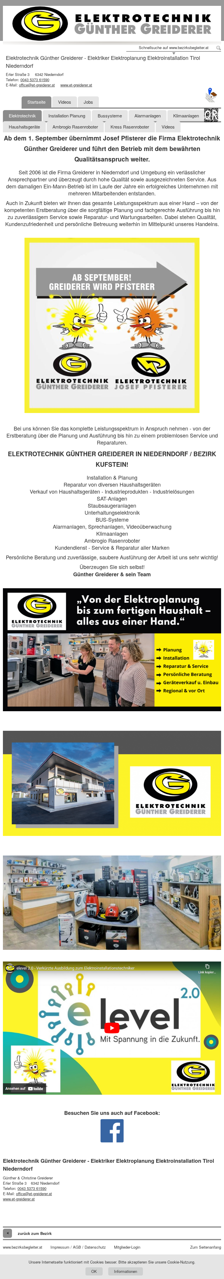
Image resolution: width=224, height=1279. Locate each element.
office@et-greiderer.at (37, 85)
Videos (64, 102)
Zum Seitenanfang (205, 1247)
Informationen (125, 1271)
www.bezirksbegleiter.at (22, 1247)
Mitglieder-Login (127, 1247)
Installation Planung (66, 115)
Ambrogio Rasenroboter (75, 127)
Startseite (36, 102)
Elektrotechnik (22, 115)
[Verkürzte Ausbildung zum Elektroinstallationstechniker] (112, 1028)
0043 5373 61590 (34, 79)
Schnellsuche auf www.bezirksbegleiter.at (174, 47)
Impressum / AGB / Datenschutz (78, 1247)
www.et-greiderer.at (76, 85)
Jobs (88, 102)
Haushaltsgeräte (24, 127)
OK (94, 1271)
